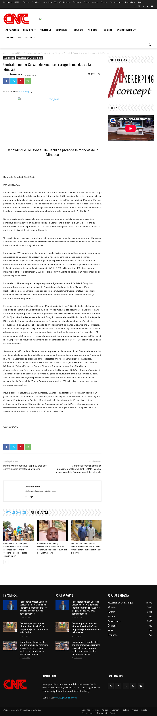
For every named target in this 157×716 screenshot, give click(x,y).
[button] (150, 44)
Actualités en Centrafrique (35, 53)
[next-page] (10, 562)
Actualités (16, 53)
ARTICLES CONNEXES (16, 512)
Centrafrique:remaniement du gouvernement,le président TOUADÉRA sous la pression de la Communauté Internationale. (78, 469)
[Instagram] (139, 6)
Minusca (52, 155)
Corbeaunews (16, 74)
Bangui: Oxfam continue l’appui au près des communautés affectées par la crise (25, 467)
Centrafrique (25, 91)
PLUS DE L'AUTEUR (40, 512)
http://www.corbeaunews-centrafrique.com (40, 491)
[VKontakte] (141, 686)
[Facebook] (135, 6)
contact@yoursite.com (65, 697)
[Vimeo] (147, 6)
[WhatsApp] (28, 81)
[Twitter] (143, 6)
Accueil (6, 53)
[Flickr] (126, 686)
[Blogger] (111, 686)
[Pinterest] (20, 81)
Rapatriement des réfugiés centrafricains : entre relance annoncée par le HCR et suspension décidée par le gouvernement (15, 549)
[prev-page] (5, 562)
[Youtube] (152, 6)
